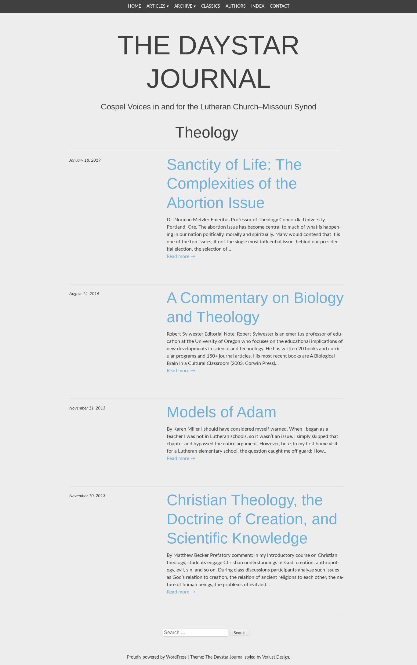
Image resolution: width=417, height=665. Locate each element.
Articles (156, 6)
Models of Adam (222, 412)
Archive (183, 6)
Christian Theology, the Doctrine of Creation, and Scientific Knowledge (252, 519)
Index (257, 6)
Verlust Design (275, 657)
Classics (210, 6)
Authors (236, 6)
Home (134, 6)
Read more (181, 256)
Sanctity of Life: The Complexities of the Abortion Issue (234, 183)
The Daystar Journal (209, 61)
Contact (279, 6)
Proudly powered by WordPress (157, 657)
